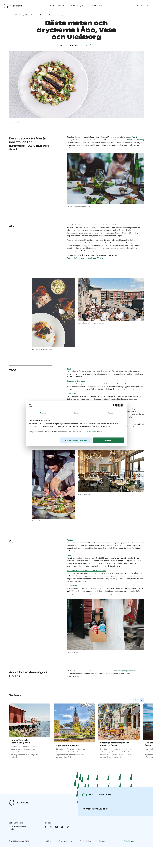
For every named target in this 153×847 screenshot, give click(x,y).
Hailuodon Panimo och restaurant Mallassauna (86, 570)
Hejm (69, 368)
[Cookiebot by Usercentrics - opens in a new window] (114, 405)
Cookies (102, 841)
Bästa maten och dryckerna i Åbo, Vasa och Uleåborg (44, 15)
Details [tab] (76, 413)
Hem (10, 15)
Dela (86, 45)
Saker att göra (78, 5)
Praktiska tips (97, 5)
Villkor (48, 841)
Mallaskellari (72, 586)
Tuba (69, 555)
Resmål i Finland (57, 5)
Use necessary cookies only (76, 440)
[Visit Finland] (13, 5)
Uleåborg (140, 140)
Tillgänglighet (85, 841)
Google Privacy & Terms (92, 432)
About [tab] (110, 413)
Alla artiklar (19, 15)
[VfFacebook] (45, 827)
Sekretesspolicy (65, 841)
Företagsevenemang (17, 826)
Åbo (133, 137)
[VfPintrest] (62, 827)
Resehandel (13, 832)
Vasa (130, 140)
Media (11, 829)
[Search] (147, 5)
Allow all (108, 440)
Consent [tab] (43, 413)
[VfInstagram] (51, 827)
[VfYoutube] (56, 827)
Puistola (70, 540)
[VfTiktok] (67, 827)
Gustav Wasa (72, 394)
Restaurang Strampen (76, 381)
